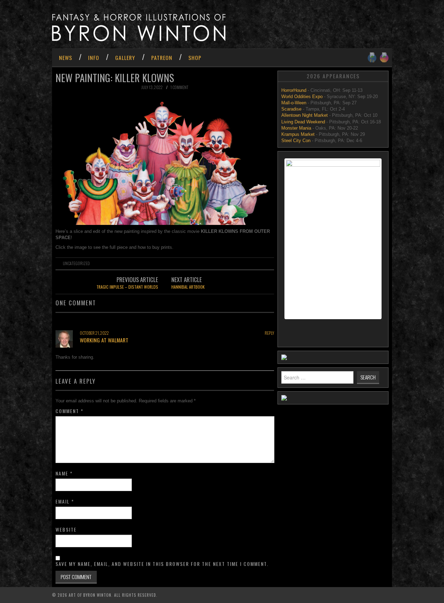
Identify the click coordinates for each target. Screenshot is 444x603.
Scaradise (292, 109)
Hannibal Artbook (188, 287)
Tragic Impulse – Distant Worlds (127, 287)
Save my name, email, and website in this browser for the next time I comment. (162, 563)
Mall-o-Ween (293, 102)
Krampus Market (298, 134)
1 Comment (179, 87)
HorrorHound (294, 90)
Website (66, 529)
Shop (195, 57)
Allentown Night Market (304, 115)
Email (65, 501)
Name (64, 473)
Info (93, 57)
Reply (269, 333)
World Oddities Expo (302, 96)
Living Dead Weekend (303, 121)
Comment (70, 411)
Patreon (161, 57)
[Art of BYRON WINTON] (138, 27)
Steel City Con (295, 140)
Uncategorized (76, 263)
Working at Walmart (104, 340)
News (65, 57)
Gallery (125, 57)
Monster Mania (296, 128)
